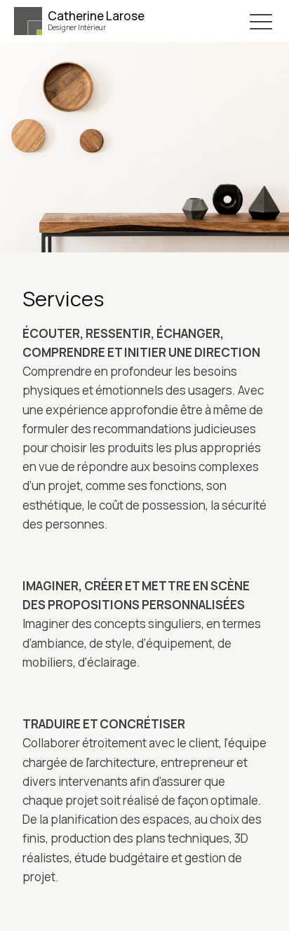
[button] (261, 21)
